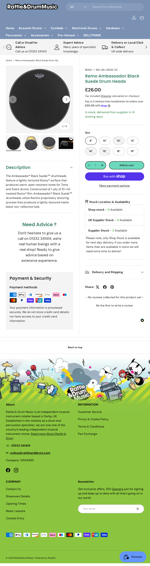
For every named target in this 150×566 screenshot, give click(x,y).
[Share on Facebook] (104, 287)
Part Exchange (87, 434)
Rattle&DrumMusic (24, 557)
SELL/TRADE (92, 35)
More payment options (114, 186)
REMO (88, 69)
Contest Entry (15, 518)
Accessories (40, 35)
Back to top (75, 347)
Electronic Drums (84, 28)
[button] (142, 18)
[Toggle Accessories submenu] (52, 35)
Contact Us (13, 489)
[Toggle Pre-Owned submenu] (77, 35)
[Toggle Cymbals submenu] (66, 28)
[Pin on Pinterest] (112, 287)
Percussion (14, 35)
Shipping (106, 96)
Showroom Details (18, 496)
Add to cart (126, 165)
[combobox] (105, 7)
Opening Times (16, 504)
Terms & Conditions (91, 426)
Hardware (113, 28)
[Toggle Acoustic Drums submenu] (45, 28)
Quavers (117, 489)
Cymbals (57, 28)
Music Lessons (15, 511)
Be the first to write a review (114, 305)
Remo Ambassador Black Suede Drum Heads (37, 60)
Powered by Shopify (45, 557)
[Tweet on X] (97, 287)
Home (10, 28)
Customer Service (90, 412)
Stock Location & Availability (109, 202)
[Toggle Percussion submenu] (25, 35)
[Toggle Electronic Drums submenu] (100, 28)
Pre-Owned (66, 35)
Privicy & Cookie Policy (93, 419)
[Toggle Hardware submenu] (123, 28)
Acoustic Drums (30, 28)
